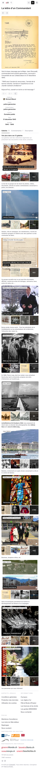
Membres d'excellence (9, 719)
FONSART (12, 764)
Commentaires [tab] (17, 131)
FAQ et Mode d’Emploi (28, 703)
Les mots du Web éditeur (10, 722)
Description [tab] (29, 131)
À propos (24, 697)
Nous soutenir (6, 728)
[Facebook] (2, 761)
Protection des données (9, 700)
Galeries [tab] (5, 131)
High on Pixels (8, 766)
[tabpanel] (20, 412)
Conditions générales (9, 697)
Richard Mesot (11, 99)
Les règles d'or (26, 700)
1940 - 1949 (9, 124)
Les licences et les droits (29, 706)
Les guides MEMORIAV (29, 709)
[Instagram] (5, 761)
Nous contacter (26, 712)
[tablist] (20, 130)
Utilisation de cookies (9, 703)
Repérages (5, 725)
